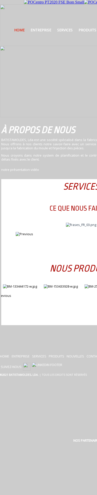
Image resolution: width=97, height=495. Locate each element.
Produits (56, 356)
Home (19, 30)
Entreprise (41, 30)
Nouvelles (75, 356)
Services (65, 30)
